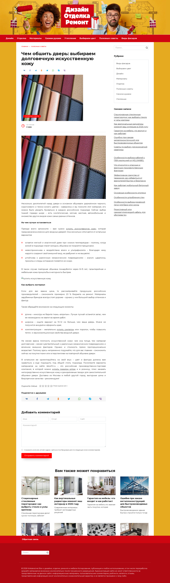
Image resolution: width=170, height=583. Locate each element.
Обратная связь (30, 539)
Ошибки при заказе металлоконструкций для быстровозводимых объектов (128, 140)
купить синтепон (65, 329)
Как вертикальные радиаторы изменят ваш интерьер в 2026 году (68, 501)
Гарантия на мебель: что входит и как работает (101, 499)
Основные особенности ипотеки (130, 193)
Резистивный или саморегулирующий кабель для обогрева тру (129, 212)
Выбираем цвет (88, 38)
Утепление (70, 38)
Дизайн (10, 38)
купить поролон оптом (64, 369)
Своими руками (53, 38)
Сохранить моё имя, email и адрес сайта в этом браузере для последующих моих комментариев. (62, 450)
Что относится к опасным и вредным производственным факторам (128, 168)
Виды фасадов (129, 38)
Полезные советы (108, 38)
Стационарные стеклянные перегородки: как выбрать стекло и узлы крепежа (130, 117)
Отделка (21, 38)
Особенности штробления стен (129, 197)
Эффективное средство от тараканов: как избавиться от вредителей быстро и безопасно (130, 178)
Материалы (36, 38)
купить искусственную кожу (81, 229)
